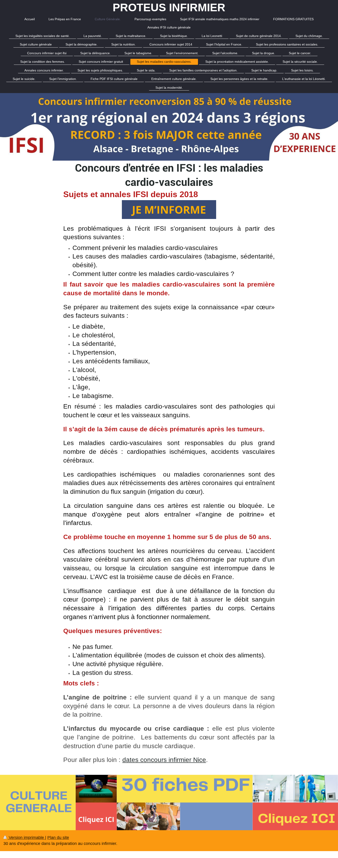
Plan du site (58, 837)
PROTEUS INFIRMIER (169, 7)
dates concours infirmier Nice (164, 759)
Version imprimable (26, 837)
